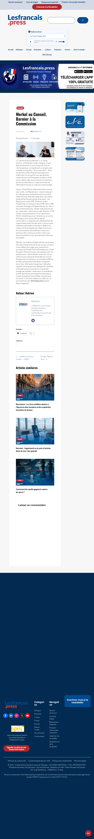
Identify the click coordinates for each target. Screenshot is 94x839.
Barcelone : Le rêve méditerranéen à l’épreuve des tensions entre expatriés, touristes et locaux (33, 407)
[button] (88, 833)
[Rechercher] (82, 20)
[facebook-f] (5, 715)
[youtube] (27, 715)
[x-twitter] (22, 715)
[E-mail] (33, 320)
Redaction (37, 131)
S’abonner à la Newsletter (47, 7)
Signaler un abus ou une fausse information (16, 748)
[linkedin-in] (11, 715)
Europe (20, 108)
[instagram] (16, 715)
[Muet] (56, 41)
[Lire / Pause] (30, 41)
